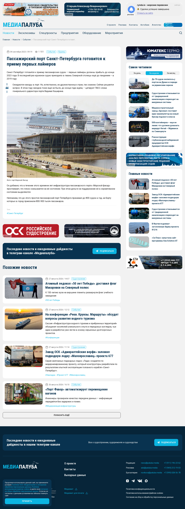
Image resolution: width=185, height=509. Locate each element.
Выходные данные (75, 475)
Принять (27, 501)
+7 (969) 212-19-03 (172, 468)
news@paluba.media (150, 463)
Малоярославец (78, 375)
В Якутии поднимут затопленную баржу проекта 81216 (165, 227)
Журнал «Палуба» (169, 25)
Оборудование (91, 33)
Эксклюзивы (26, 33)
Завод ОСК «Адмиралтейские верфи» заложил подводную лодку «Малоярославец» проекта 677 (166, 199)
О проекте (111, 25)
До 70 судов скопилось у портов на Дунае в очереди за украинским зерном (164, 82)
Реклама (122, 25)
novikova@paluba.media (151, 473)
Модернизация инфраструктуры (61, 406)
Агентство (156, 25)
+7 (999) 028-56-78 (172, 473)
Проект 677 (63, 375)
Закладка (51, 375)
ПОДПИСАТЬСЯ (107, 251)
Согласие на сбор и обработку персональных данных (149, 497)
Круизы (62, 52)
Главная (6, 40)
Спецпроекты (48, 33)
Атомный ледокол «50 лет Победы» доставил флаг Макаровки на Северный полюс (164, 184)
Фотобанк (144, 25)
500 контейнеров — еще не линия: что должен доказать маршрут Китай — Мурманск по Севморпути (165, 126)
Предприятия (69, 33)
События (27, 40)
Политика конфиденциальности (140, 489)
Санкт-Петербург (15, 213)
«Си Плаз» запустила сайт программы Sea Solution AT (165, 239)
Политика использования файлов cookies (144, 493)
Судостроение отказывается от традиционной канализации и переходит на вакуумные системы (166, 97)
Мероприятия (114, 33)
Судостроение (78, 279)
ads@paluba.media (149, 468)
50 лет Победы (53, 300)
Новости (8, 33)
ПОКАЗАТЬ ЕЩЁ (61, 415)
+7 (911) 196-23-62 (172, 463)
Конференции (53, 337)
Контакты (133, 25)
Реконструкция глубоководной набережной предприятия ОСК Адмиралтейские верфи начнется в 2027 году (165, 141)
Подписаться (168, 442)
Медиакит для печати (74, 493)
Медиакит (68, 489)
